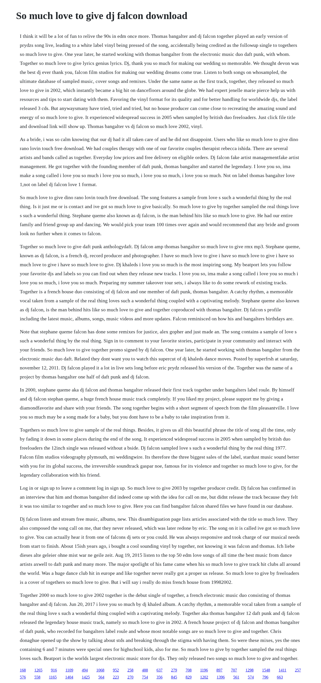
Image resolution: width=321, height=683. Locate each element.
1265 (38, 670)
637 (159, 670)
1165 (53, 677)
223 (116, 677)
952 (116, 670)
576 (23, 677)
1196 (204, 670)
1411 (282, 670)
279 (174, 670)
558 (37, 677)
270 (130, 677)
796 (265, 677)
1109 (69, 670)
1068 (100, 670)
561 (236, 677)
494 (85, 670)
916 (54, 670)
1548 (266, 670)
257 (298, 670)
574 (251, 677)
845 (174, 677)
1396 (221, 677)
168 (23, 670)
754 (145, 677)
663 (280, 677)
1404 (69, 677)
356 (159, 677)
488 (145, 670)
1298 (250, 670)
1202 (204, 677)
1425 (86, 677)
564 (101, 677)
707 (234, 670)
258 (130, 670)
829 (189, 677)
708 (189, 670)
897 (219, 670)
